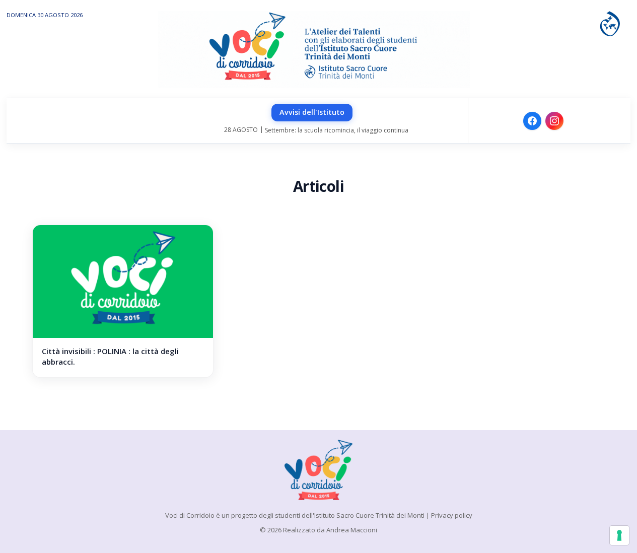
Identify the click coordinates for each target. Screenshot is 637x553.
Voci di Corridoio (190, 515)
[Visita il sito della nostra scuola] (609, 22)
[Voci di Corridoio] (318, 470)
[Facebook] (532, 121)
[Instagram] (554, 121)
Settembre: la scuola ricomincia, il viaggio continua (336, 130)
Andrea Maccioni (351, 529)
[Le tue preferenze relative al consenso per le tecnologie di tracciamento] (619, 535)
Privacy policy (451, 515)
